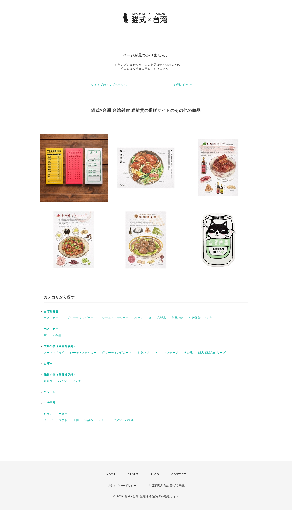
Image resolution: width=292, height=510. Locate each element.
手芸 (76, 420)
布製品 (161, 317)
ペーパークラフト (56, 420)
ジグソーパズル (123, 420)
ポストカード (53, 317)
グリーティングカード (82, 317)
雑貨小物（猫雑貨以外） (60, 374)
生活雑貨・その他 (201, 317)
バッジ (138, 317)
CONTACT (178, 474)
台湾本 (48, 363)
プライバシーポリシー (122, 485)
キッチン (50, 391)
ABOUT (133, 474)
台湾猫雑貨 (51, 311)
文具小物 (177, 317)
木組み (88, 420)
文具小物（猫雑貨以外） (60, 346)
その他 (56, 335)
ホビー (103, 420)
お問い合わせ (183, 84)
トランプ (143, 352)
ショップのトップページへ (109, 84)
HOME (110, 474)
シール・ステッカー (115, 317)
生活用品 (50, 402)
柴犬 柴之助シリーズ (212, 352)
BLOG (155, 474)
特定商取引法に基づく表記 (167, 485)
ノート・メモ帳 (54, 352)
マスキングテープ (166, 352)
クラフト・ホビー (56, 413)
